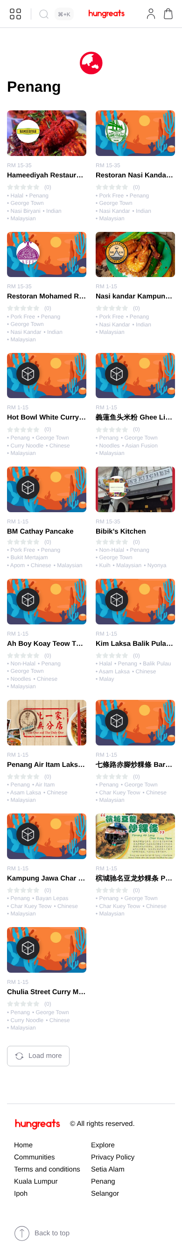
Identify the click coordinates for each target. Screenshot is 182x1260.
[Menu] (15, 14)
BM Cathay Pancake (40, 531)
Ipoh (21, 1194)
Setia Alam (108, 1169)
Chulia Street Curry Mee (46, 992)
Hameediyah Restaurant (47, 175)
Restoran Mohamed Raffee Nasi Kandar (72, 296)
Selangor (105, 1194)
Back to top (52, 1233)
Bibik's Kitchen (121, 531)
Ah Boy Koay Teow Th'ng (49, 644)
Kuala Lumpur (35, 1181)
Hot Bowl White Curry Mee (51, 417)
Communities (34, 1157)
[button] (168, 14)
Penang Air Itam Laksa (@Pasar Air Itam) (74, 765)
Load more (45, 1056)
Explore (103, 1145)
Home (23, 1145)
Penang (103, 1181)
